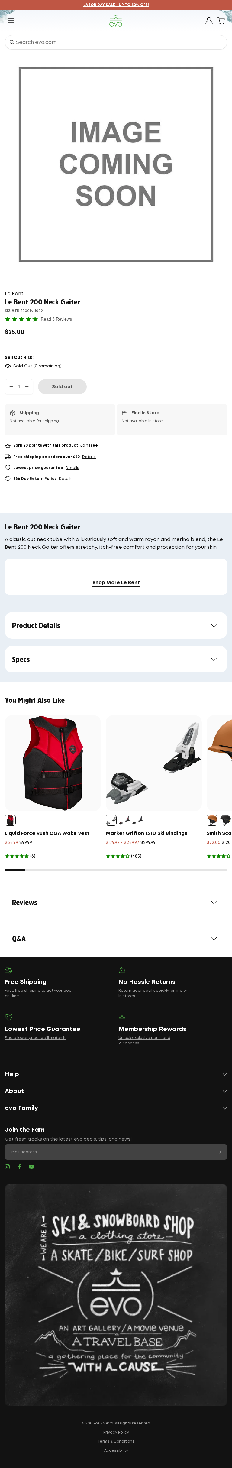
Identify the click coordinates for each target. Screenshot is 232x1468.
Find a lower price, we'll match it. (35, 1038)
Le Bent (14, 293)
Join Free (89, 445)
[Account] (209, 21)
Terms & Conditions (116, 1441)
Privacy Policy (116, 1432)
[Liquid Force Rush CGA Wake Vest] (53, 763)
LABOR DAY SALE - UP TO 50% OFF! (116, 5)
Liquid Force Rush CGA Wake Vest (47, 833)
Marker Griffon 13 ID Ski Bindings (146, 833)
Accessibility (116, 1450)
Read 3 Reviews (56, 319)
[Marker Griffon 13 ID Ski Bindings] (154, 763)
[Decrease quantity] (11, 386)
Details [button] (89, 457)
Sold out (62, 387)
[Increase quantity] (26, 386)
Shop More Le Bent (116, 583)
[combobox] (116, 42)
